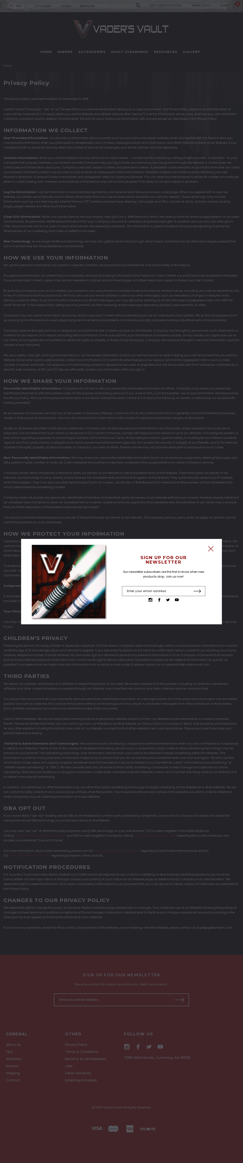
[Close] (211, 550)
